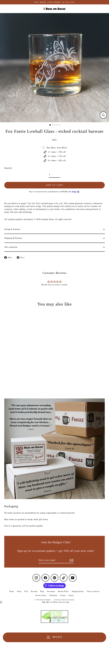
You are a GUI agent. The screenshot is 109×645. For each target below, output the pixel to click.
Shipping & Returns (13, 238)
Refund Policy (63, 591)
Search (71, 595)
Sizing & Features (12, 229)
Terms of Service (93, 591)
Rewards (34, 591)
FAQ (26, 591)
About (19, 591)
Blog (42, 591)
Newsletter (51, 591)
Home (11, 591)
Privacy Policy (41, 595)
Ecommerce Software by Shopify (64, 600)
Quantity (8, 168)
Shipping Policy (78, 591)
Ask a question (10, 247)
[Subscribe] (71, 560)
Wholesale (53, 595)
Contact (63, 595)
